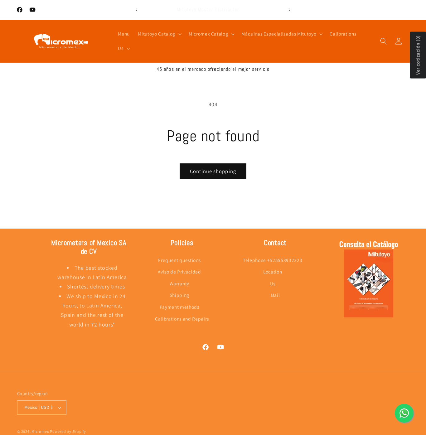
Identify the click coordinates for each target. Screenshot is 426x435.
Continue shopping (213, 171)
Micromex (40, 431)
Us (272, 283)
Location (272, 271)
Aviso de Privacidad (179, 271)
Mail (275, 295)
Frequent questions (179, 260)
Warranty (179, 283)
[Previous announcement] (136, 10)
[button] (159, 34)
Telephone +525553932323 (272, 260)
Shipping (179, 295)
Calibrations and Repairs (182, 319)
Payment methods (179, 307)
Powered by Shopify (68, 431)
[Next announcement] (290, 10)
